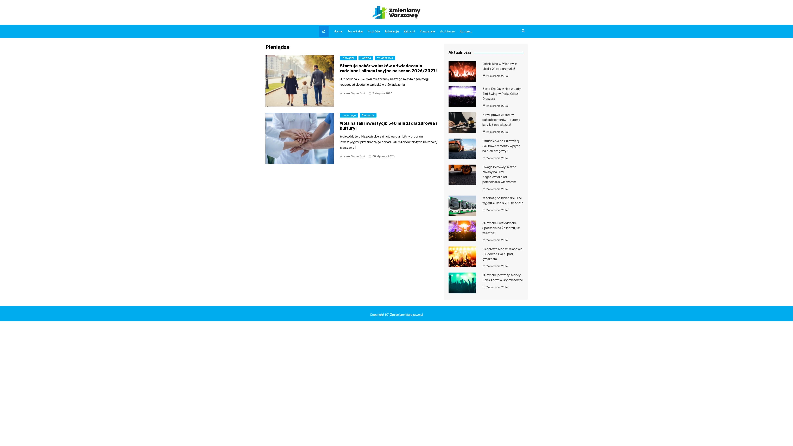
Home (338, 31)
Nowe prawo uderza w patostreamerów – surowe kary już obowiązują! (501, 120)
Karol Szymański (354, 93)
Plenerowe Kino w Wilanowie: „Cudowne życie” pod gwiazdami (502, 254)
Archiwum (447, 31)
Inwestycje (349, 115)
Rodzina (366, 57)
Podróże (374, 31)
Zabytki (409, 31)
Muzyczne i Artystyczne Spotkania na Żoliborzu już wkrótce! (501, 228)
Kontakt (466, 31)
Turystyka (355, 31)
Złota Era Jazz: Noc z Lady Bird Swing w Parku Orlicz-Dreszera (501, 94)
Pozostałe (427, 31)
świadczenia (385, 57)
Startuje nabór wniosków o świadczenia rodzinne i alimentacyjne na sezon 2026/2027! (388, 68)
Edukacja (392, 31)
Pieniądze (348, 57)
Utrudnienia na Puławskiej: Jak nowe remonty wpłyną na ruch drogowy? (501, 146)
